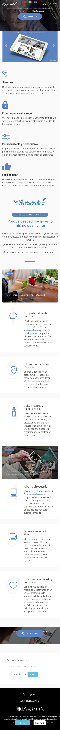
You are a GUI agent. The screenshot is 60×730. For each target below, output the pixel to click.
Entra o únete (52, 4)
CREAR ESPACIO (32, 633)
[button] (6, 45)
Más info (39, 723)
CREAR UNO (33, 16)
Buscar (33, 674)
